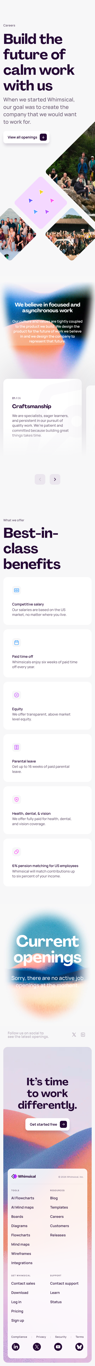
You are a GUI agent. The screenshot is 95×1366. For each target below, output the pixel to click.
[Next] (55, 479)
